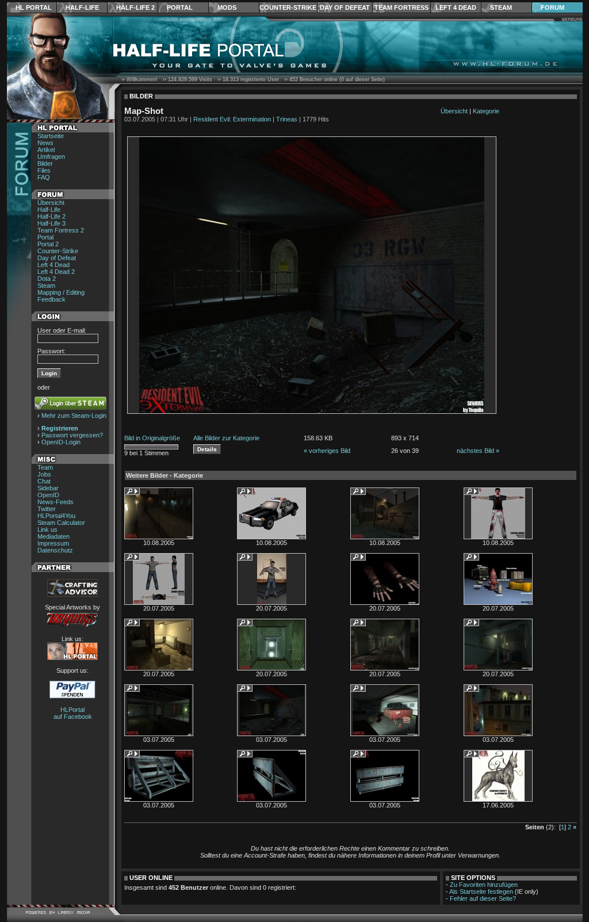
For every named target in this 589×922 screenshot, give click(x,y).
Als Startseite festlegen (481, 891)
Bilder (45, 163)
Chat (44, 481)
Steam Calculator (61, 522)
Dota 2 (46, 278)
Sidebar (48, 488)
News (45, 142)
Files (44, 170)
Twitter (46, 508)
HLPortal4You (56, 515)
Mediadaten (53, 536)
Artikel (46, 149)
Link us (47, 529)
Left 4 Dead (455, 7)
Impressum (53, 543)
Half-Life (82, 7)
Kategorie (486, 111)
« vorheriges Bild (327, 450)
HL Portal (34, 7)
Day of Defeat (345, 7)
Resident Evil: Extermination (232, 119)
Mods (226, 7)
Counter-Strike (287, 7)
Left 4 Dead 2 (56, 271)
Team (45, 467)
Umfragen (51, 156)
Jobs (44, 474)
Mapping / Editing (61, 292)
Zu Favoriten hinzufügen (484, 884)
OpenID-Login (61, 442)
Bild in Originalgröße (152, 438)
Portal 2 (48, 244)
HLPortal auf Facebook (72, 713)
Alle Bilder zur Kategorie (226, 438)
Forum (552, 7)
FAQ (43, 177)
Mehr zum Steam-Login (73, 415)
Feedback (51, 299)
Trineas (286, 119)
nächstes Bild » (478, 450)
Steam (501, 7)
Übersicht (50, 202)
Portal (180, 7)
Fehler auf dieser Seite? (483, 898)
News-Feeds (55, 501)
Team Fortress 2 (60, 230)
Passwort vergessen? (72, 435)
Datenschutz (55, 550)
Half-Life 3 (51, 223)
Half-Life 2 (135, 7)
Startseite (50, 135)
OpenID (48, 495)
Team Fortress (401, 7)
